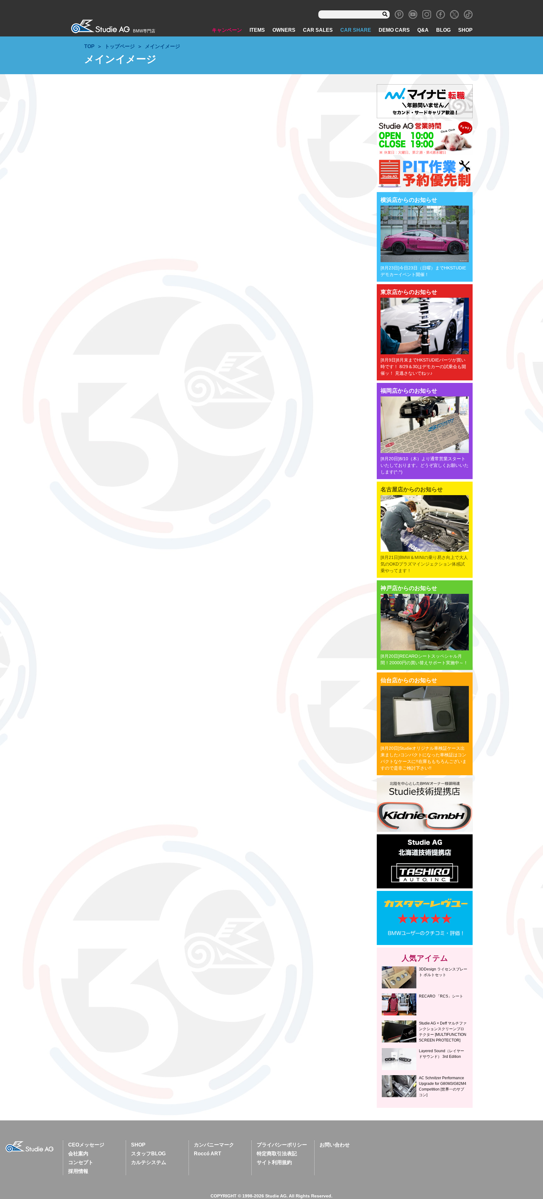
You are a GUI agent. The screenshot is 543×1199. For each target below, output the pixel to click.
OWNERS (283, 30)
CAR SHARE (355, 30)
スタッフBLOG (148, 1153)
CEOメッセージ (86, 1144)
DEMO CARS (394, 30)
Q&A (423, 30)
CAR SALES (318, 30)
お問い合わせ (335, 1144)
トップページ (120, 46)
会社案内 (78, 1153)
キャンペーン (227, 30)
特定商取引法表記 (277, 1153)
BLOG (443, 30)
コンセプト (80, 1162)
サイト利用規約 (274, 1162)
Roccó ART (207, 1153)
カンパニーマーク (214, 1144)
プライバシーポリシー (282, 1144)
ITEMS (257, 30)
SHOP (465, 30)
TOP (89, 46)
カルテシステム (148, 1162)
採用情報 (78, 1171)
